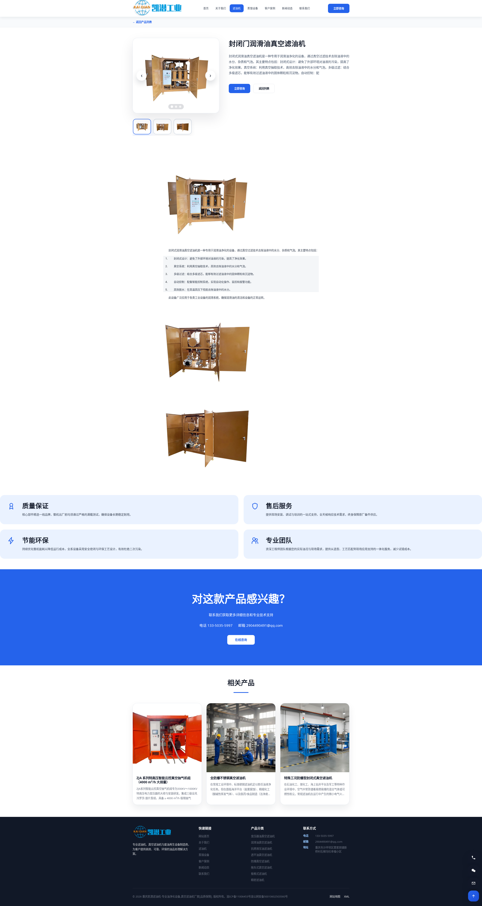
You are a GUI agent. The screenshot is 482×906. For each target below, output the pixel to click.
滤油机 (237, 8)
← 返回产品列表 (142, 22)
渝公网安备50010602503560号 (269, 896)
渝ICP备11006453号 (239, 896)
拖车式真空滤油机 (261, 867)
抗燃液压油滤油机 (261, 848)
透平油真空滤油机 (261, 855)
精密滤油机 (257, 880)
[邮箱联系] (473, 883)
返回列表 (264, 88)
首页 (206, 8)
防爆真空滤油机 (260, 861)
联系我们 (304, 8)
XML (346, 896)
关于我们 (220, 8)
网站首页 (204, 836)
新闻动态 (287, 8)
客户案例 (270, 8)
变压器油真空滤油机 (263, 836)
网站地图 (335, 896)
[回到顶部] (473, 896)
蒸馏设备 (252, 8)
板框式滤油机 (259, 873)
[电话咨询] (473, 857)
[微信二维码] (473, 870)
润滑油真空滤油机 (261, 842)
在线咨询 (241, 640)
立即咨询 (338, 8)
